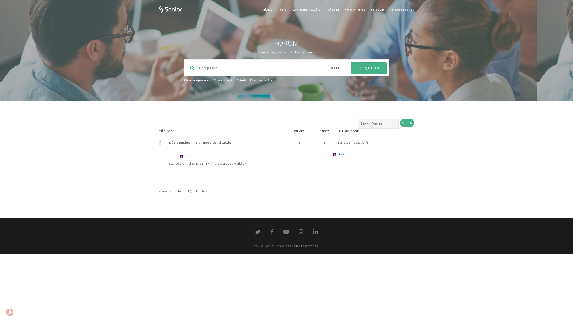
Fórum (333, 10)
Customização (224, 80)
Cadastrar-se (401, 10)
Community (355, 10)
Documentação (306, 10)
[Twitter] (258, 233)
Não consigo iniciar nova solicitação (200, 142)
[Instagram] (301, 233)
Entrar (377, 10)
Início (267, 10)
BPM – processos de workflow (226, 163)
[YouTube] (286, 233)
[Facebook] (272, 233)
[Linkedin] (315, 233)
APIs (282, 10)
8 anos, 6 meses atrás (353, 142)
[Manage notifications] (9, 312)
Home (261, 52)
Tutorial (242, 80)
